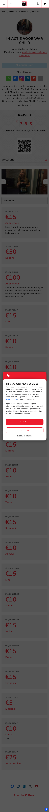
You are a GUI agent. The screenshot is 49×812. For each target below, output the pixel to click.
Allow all (25, 422)
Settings (24, 430)
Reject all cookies (24, 436)
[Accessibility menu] (46, 809)
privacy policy (11, 399)
